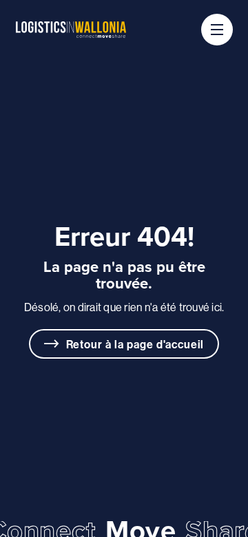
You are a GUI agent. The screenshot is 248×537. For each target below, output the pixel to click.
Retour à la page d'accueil (135, 344)
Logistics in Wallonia (71, 29)
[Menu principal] (217, 29)
